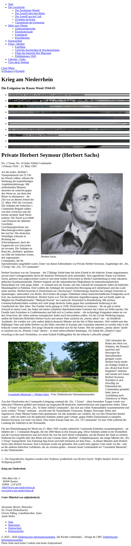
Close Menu (7, 68)
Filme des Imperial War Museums (33, 53)
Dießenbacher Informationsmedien (36, 536)
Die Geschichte (16, 7)
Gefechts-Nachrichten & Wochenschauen (37, 50)
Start (10, 4)
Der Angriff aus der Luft (28, 16)
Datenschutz (14, 528)
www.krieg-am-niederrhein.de (17, 490)
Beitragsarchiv (16, 531)
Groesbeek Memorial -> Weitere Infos (28, 394)
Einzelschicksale (24, 31)
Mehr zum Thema (17, 25)
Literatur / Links (17, 59)
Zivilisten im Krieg (25, 19)
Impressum (14, 525)
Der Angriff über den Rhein (30, 13)
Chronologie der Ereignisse (29, 22)
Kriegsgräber (15, 40)
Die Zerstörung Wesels (27, 10)
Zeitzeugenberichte (25, 28)
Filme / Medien (16, 43)
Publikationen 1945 (25, 56)
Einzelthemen (22, 37)
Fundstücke (21, 34)
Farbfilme (20, 47)
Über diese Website (18, 62)
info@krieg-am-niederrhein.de (18, 487)
